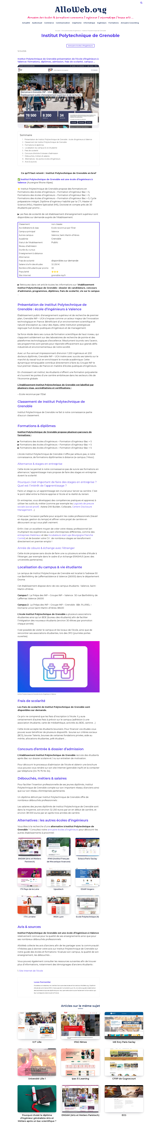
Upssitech (58, 889)
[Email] (118, 51)
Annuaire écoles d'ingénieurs (71, 30)
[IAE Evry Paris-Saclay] (124, 1025)
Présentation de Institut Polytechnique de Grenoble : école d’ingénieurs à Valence (58, 139)
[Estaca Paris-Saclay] (87, 847)
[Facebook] (102, 51)
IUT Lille (36, 1042)
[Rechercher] (141, 3)
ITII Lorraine (30, 917)
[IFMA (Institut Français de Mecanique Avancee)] (58, 847)
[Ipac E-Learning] (80, 1062)
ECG (124, 1115)
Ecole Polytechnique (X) (87, 917)
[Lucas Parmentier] (25, 987)
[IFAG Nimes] (80, 1025)
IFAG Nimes (80, 1042)
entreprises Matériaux (29, 535)
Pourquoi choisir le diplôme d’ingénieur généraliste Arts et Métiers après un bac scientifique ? (37, 1118)
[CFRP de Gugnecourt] (124, 1062)
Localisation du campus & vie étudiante (41, 148)
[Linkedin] (113, 51)
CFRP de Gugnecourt (124, 1078)
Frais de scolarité (31, 150)
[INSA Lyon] (58, 905)
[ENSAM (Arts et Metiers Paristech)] (30, 847)
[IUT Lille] (37, 1025)
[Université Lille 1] (37, 1062)
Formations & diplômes (34, 145)
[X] (107, 51)
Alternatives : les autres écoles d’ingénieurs (42, 159)
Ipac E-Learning (80, 1078)
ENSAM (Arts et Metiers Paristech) (80, 1115)
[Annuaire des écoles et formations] (80, 10)
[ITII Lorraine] (30, 905)
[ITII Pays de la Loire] (30, 877)
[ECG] (124, 1098)
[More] (124, 51)
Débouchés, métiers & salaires (37, 156)
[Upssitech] (58, 877)
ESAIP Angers (87, 889)
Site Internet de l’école (31, 970)
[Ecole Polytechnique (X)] (87, 905)
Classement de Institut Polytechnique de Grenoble (46, 142)
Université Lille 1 (37, 1078)
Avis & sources (31, 162)
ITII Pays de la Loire (29, 889)
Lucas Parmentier (42, 982)
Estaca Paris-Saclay (87, 859)
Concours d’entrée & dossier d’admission (41, 153)
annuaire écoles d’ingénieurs (63, 829)
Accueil (57, 30)
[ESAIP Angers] (87, 877)
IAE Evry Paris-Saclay (124, 1042)
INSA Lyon (59, 917)
